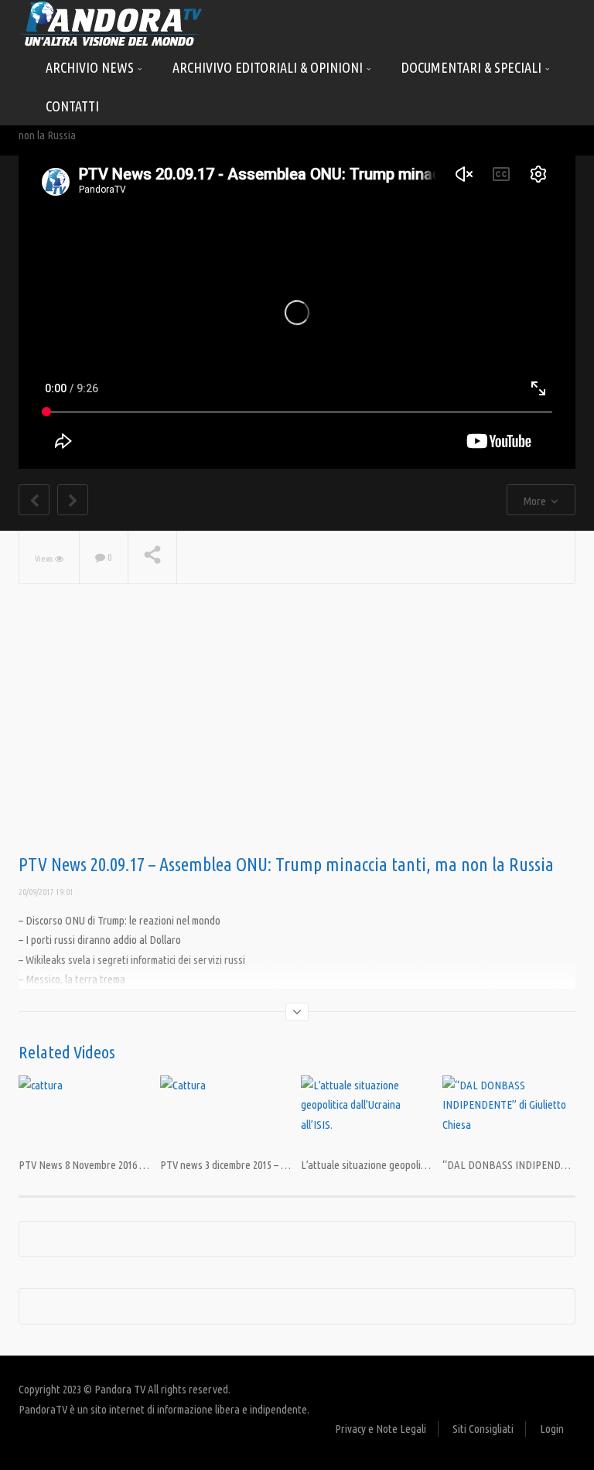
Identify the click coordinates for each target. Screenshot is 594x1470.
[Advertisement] (297, 731)
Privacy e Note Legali (380, 1428)
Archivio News (91, 67)
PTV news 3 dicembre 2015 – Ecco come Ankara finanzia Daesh (292, 1164)
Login (552, 1428)
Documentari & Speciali (472, 67)
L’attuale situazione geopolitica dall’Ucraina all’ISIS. (412, 1164)
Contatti (72, 106)
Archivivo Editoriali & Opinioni (269, 67)
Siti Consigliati (483, 1428)
